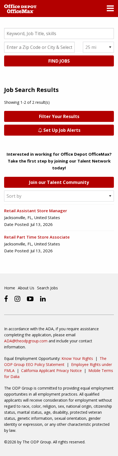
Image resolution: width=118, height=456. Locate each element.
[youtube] (30, 299)
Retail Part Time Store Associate (37, 237)
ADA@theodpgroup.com (25, 340)
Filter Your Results (59, 116)
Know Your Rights (77, 358)
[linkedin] (43, 299)
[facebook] (6, 299)
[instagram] (17, 299)
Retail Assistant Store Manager (35, 210)
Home (9, 287)
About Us (26, 287)
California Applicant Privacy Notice (51, 370)
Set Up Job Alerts (61, 130)
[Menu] (110, 9)
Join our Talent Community (59, 182)
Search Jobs (47, 287)
